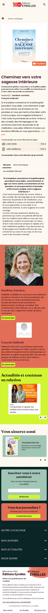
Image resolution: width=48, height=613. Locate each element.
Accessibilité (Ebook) (12, 171)
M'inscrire (24, 496)
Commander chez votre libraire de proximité (22, 155)
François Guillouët (10, 98)
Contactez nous (24, 516)
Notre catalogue (15, 18)
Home (2, 19)
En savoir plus (8, 318)
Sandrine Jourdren (20, 95)
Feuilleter (39, 63)
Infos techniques (20, 165)
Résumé (7, 165)
